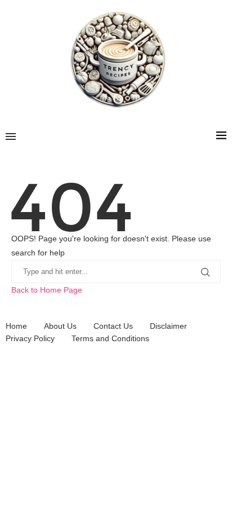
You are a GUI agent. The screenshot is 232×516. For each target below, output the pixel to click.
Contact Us (113, 325)
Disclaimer (168, 325)
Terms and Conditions (110, 338)
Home (16, 325)
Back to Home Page (46, 289)
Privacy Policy (30, 338)
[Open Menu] (11, 136)
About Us (60, 325)
